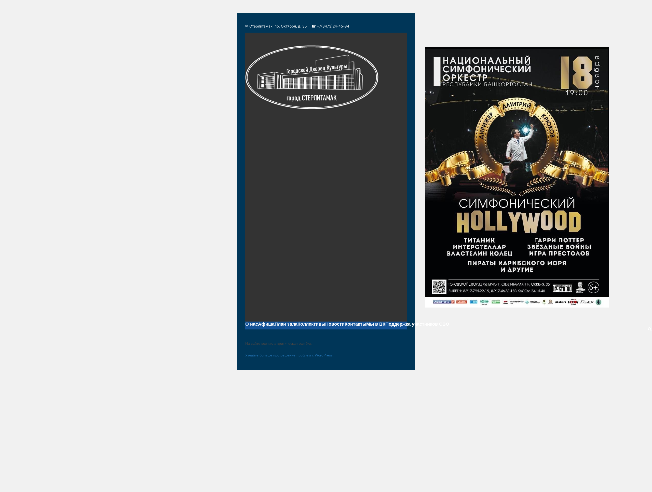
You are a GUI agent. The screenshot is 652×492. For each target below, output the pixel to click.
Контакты (355, 324)
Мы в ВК (375, 324)
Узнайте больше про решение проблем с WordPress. (289, 355)
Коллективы (311, 324)
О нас (251, 324)
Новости (335, 324)
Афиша (266, 324)
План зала (286, 324)
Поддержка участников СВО (417, 324)
